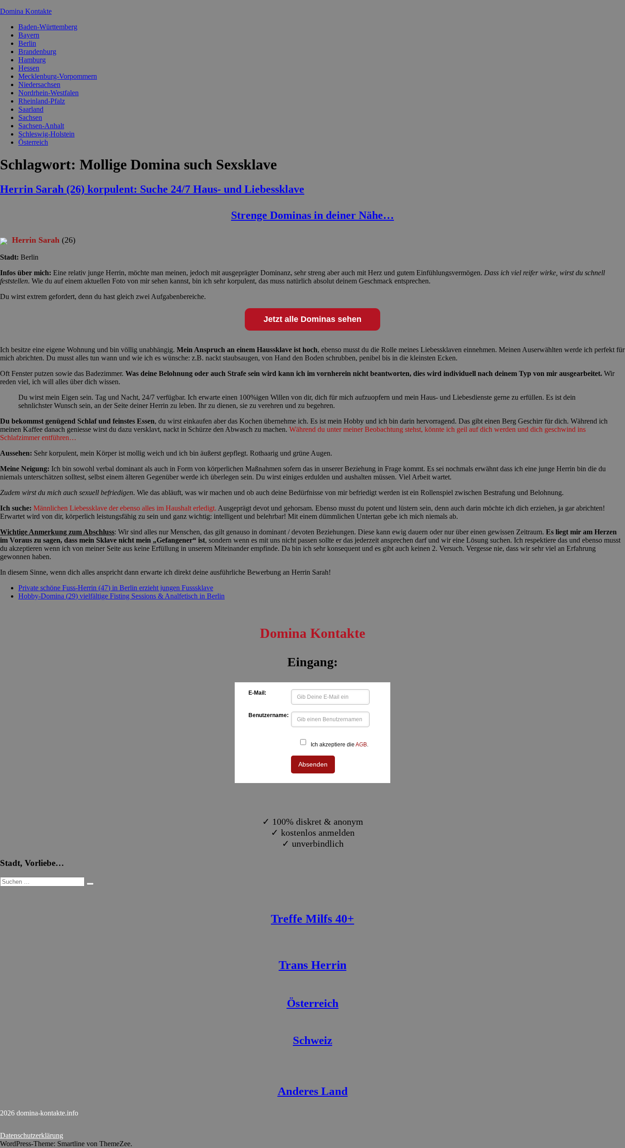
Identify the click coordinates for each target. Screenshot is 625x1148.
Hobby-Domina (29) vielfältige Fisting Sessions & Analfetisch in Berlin (121, 596)
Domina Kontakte (26, 11)
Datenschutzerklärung (31, 1135)
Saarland (30, 109)
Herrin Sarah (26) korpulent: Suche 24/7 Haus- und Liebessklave (152, 189)
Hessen (28, 68)
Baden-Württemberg (47, 27)
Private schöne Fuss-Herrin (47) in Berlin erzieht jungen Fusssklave (115, 588)
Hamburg (32, 60)
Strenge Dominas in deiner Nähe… (312, 215)
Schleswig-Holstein (46, 134)
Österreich (33, 142)
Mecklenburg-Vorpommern (57, 76)
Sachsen (30, 117)
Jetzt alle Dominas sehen (312, 319)
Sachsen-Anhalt (41, 126)
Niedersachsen (39, 84)
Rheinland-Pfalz (41, 101)
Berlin (27, 43)
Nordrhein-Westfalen (48, 93)
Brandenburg (37, 51)
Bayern (28, 35)
